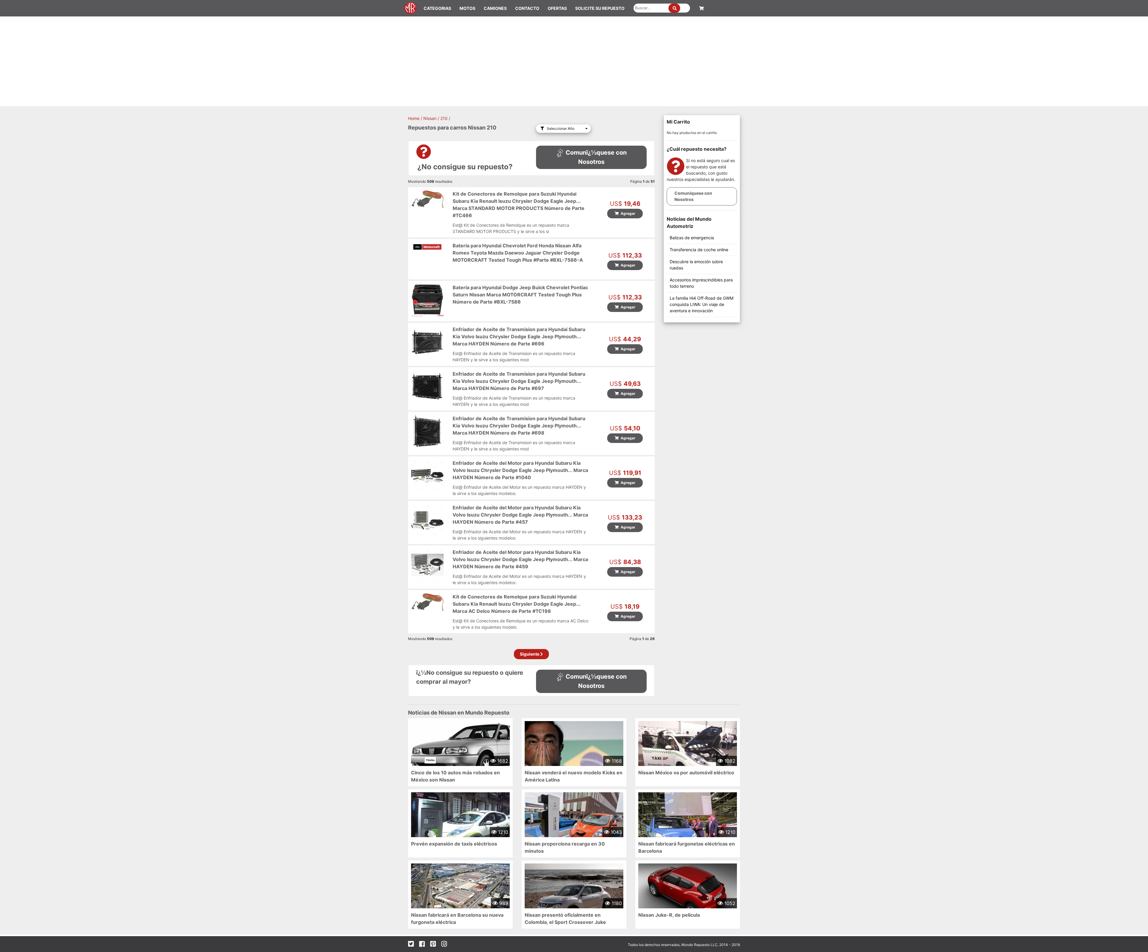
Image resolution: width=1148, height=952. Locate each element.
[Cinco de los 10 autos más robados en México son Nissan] (460, 750)
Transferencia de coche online (699, 249)
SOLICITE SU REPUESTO (600, 8)
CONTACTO (527, 8)
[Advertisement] (574, 61)
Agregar (627, 213)
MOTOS (467, 8)
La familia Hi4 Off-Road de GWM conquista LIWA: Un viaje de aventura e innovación (701, 304)
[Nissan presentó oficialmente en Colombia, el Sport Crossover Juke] (574, 896)
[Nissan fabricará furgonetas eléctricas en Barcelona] (687, 829)
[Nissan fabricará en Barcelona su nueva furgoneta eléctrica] (460, 896)
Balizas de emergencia (692, 237)
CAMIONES (495, 8)
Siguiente (530, 654)
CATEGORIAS (437, 8)
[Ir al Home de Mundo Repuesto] (410, 7)
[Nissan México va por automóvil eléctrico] (687, 753)
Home (413, 118)
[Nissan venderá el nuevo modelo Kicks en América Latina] (574, 750)
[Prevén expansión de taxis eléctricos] (460, 829)
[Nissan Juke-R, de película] (687, 891)
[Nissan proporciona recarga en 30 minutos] (574, 825)
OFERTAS (557, 8)
